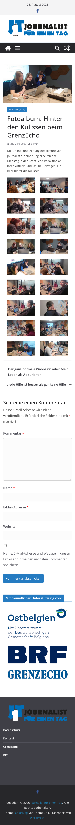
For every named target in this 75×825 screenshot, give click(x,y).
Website (9, 526)
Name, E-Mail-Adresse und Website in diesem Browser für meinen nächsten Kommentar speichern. (37, 559)
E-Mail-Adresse (15, 507)
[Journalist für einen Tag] (8, 48)
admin (34, 143)
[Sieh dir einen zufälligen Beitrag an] (67, 48)
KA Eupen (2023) (17, 109)
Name (9, 488)
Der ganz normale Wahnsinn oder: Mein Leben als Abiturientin (38, 372)
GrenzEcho (10, 747)
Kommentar (13, 433)
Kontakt (8, 738)
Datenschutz (11, 730)
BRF (5, 755)
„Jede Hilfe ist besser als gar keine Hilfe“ (37, 384)
